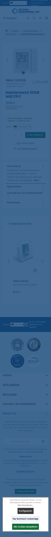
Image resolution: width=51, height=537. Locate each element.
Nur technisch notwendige (25, 519)
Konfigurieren (25, 511)
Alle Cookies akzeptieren (25, 526)
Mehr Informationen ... (25, 505)
